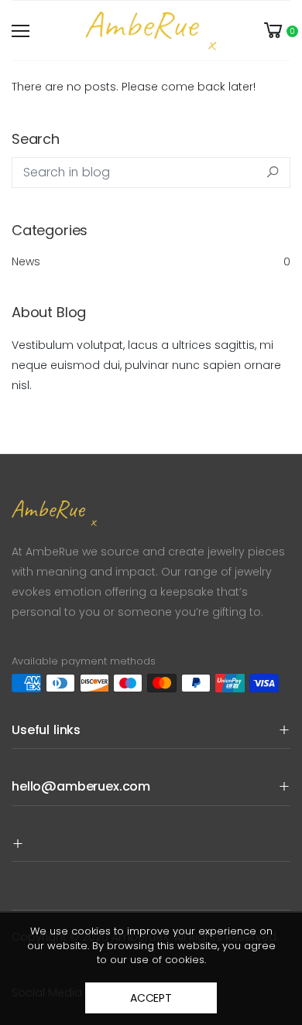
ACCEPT (151, 998)
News (151, 261)
